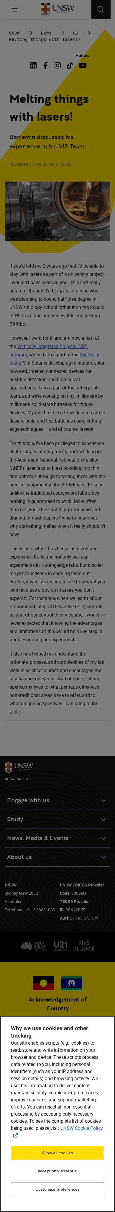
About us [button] (19, 857)
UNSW (14, 33)
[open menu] (14, 9)
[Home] (57, 10)
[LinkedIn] (34, 65)
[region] (57, 1114)
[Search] (101, 9)
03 (75, 33)
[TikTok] (69, 65)
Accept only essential (57, 1171)
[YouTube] (81, 65)
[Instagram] (57, 65)
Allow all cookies (57, 1152)
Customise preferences (57, 1189)
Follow (82, 55)
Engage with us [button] (28, 800)
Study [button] (15, 819)
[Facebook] (45, 65)
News (46, 33)
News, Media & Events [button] (38, 838)
